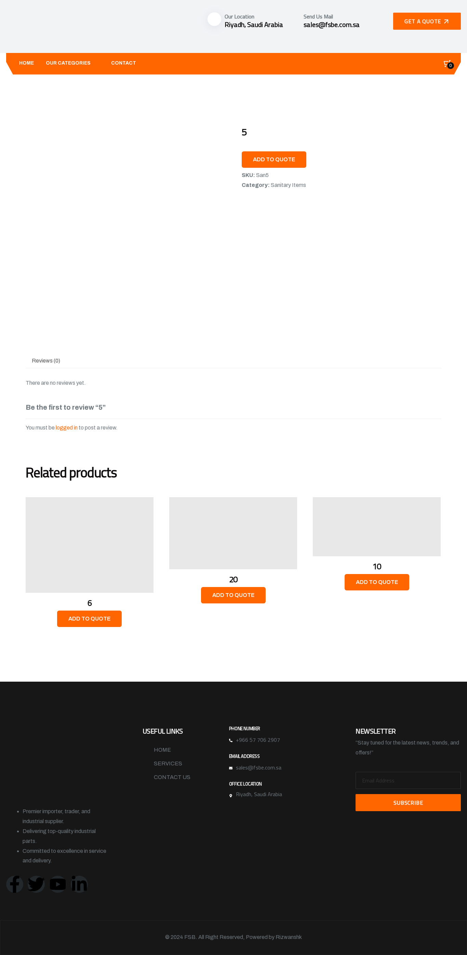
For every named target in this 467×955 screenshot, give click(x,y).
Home (26, 63)
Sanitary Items (288, 185)
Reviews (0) (46, 361)
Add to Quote (274, 159)
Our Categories (68, 63)
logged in (67, 428)
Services (168, 763)
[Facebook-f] (14, 884)
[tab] (46, 361)
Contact (123, 63)
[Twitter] (36, 884)
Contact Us (172, 777)
